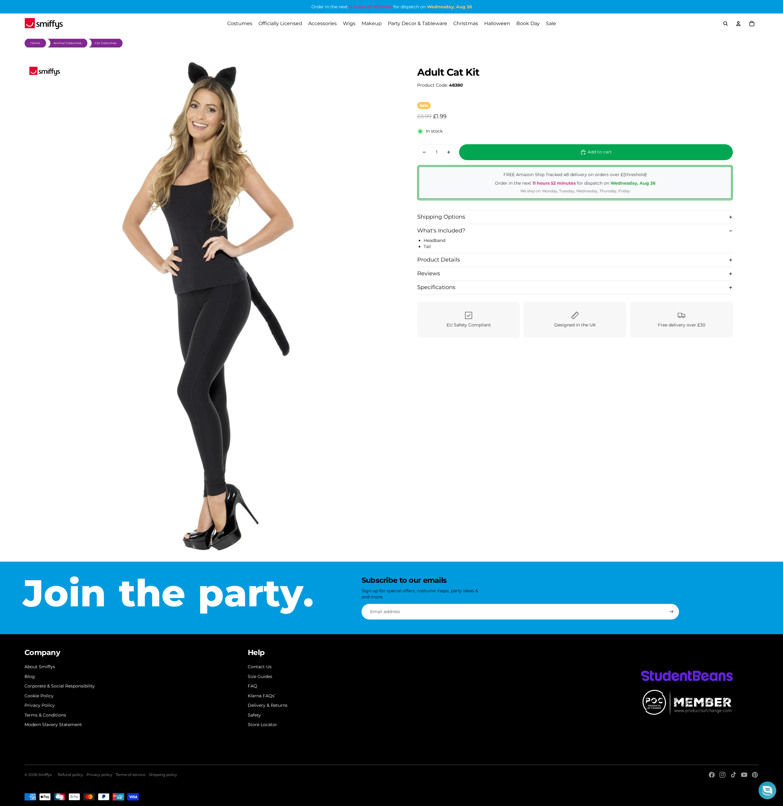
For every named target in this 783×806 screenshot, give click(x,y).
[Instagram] (722, 774)
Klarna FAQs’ (261, 696)
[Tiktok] (733, 774)
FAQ (252, 686)
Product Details (438, 259)
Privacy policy (99, 774)
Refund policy (70, 774)
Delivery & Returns (268, 705)
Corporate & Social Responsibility (59, 686)
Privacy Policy (39, 705)
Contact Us (260, 666)
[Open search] (725, 23)
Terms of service (130, 774)
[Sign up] (671, 611)
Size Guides (260, 676)
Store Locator (262, 724)
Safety (254, 715)
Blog (29, 676)
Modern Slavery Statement (53, 724)
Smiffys (45, 774)
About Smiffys (39, 666)
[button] (767, 790)
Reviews (428, 273)
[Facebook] (711, 774)
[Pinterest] (755, 774)
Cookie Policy (39, 696)
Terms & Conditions (45, 715)
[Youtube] (744, 774)
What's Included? (441, 230)
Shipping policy (163, 774)
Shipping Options (441, 216)
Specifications (436, 287)
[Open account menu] (738, 23)
